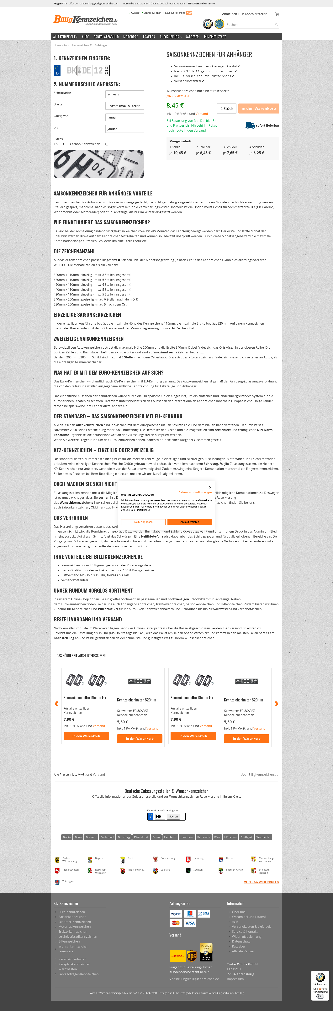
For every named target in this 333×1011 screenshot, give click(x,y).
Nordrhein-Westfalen (101, 871)
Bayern (99, 858)
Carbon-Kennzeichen (85, 144)
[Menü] (327, 973)
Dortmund (107, 837)
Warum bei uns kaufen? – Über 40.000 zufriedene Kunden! (154, 3)
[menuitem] (65, 36)
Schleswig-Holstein (264, 871)
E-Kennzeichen (69, 941)
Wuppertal (263, 837)
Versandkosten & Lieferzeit (251, 926)
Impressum (235, 979)
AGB (235, 922)
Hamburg (170, 837)
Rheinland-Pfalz (136, 869)
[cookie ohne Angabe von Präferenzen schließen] (210, 487)
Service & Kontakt (245, 931)
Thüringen (67, 881)
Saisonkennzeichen (72, 917)
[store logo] (85, 20)
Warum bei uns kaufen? (249, 917)
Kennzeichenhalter (72, 959)
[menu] (166, 36)
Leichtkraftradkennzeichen (78, 936)
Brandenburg (168, 858)
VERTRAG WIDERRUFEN (261, 882)
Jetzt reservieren (178, 96)
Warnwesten (68, 969)
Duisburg (124, 837)
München (230, 837)
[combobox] (252, 24)
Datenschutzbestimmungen (195, 492)
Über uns (239, 912)
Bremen (91, 837)
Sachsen (198, 869)
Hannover (187, 837)
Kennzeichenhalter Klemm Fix (85, 697)
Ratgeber (238, 946)
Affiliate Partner (243, 951)
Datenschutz (241, 941)
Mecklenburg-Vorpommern (266, 860)
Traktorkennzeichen (73, 931)
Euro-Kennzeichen (72, 912)
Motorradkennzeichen (75, 926)
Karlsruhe (203, 837)
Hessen (230, 858)
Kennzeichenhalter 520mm (136, 699)
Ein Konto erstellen (253, 14)
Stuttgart (246, 837)
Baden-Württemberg (69, 860)
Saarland (165, 869)
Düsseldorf (141, 837)
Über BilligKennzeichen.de (259, 774)
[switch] (320, 996)
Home (57, 45)
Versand (99, 774)
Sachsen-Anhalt (234, 869)
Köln (217, 837)
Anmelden (229, 14)
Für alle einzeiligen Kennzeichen (77, 710)
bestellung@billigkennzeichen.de (100, 3)
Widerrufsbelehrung (247, 936)
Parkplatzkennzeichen (74, 964)
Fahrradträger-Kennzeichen (79, 974)
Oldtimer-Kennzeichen (75, 922)
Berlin (67, 837)
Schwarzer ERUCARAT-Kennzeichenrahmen (133, 713)
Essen (156, 837)
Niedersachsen (70, 869)
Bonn (78, 837)
